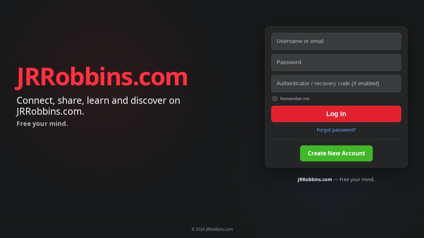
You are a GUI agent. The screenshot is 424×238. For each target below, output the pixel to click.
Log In (336, 113)
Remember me (294, 98)
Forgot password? (336, 130)
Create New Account (336, 153)
